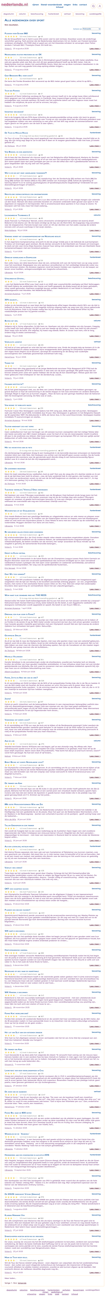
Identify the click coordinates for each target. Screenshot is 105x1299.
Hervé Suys (9, 357)
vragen (67, 4)
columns (23, 1290)
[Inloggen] (100, 6)
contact (83, 4)
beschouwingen (37, 1290)
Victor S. (8, 49)
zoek (57, 1294)
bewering (80, 14)
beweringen (78, 1290)
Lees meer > (95, 49)
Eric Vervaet (10, 568)
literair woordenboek (51, 4)
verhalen (66, 1290)
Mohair (8, 336)
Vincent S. (9, 1064)
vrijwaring (31, 1294)
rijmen (35, 4)
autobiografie (95, 14)
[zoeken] (93, 6)
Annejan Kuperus (12, 294)
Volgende (22, 1283)
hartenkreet (53, 14)
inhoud (59, 7)
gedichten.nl (57, 1292)
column (22, 14)
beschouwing (37, 14)
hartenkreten (54, 1290)
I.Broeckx (9, 273)
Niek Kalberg (10, 230)
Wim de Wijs (10, 819)
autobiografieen (92, 1290)
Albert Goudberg (12, 672)
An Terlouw (10, 146)
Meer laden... (10, 1278)
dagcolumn (9, 14)
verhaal (67, 14)
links (75, 4)
